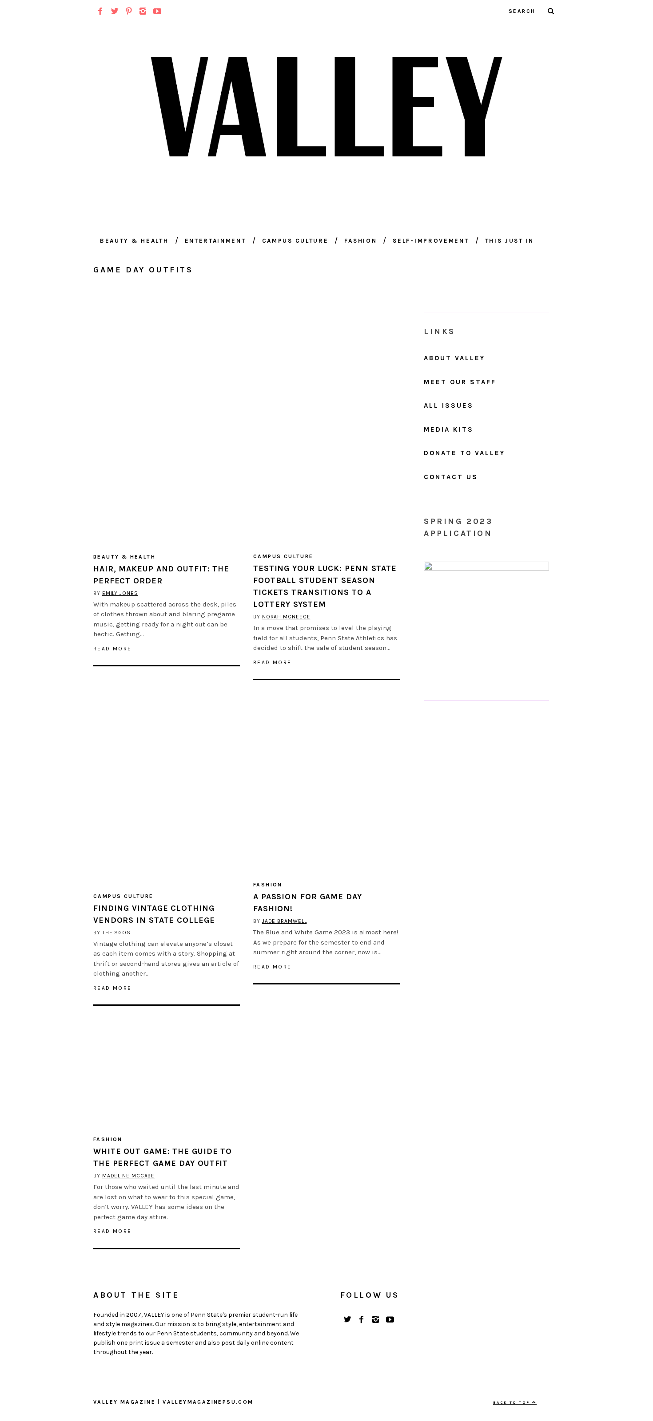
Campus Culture (295, 240)
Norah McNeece (286, 617)
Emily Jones (120, 593)
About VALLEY (454, 358)
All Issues (449, 405)
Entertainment (215, 240)
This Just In (509, 240)
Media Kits (449, 429)
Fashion (360, 240)
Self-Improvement (431, 240)
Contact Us (451, 477)
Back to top (512, 1402)
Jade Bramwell (284, 921)
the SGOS (116, 932)
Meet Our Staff (460, 382)
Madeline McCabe (128, 1176)
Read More (112, 648)
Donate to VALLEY (464, 453)
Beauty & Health (134, 240)
